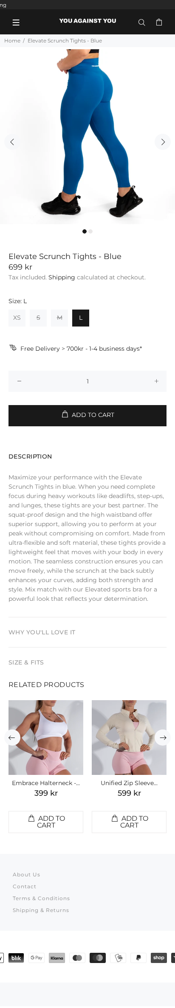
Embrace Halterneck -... (46, 783)
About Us (26, 874)
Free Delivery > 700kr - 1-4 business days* (81, 348)
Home (12, 40)
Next (163, 142)
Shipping (61, 277)
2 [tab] (90, 231)
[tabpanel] (87, 136)
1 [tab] (84, 231)
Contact (25, 886)
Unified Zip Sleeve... (129, 783)
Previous (12, 142)
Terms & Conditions (41, 898)
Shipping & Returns (41, 910)
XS (17, 317)
